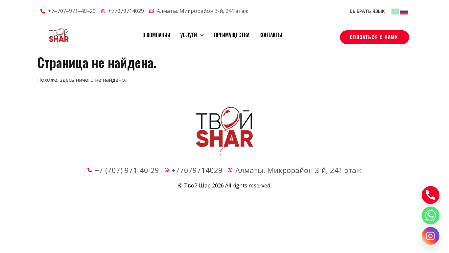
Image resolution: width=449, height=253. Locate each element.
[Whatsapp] (430, 215)
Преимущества (231, 35)
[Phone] (430, 195)
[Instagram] (430, 236)
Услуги (188, 35)
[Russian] (404, 10)
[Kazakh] (395, 10)
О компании (156, 35)
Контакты (270, 35)
